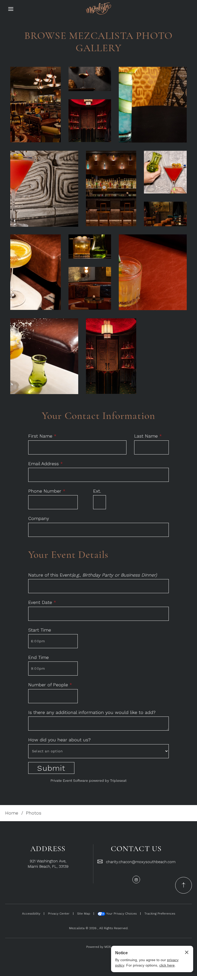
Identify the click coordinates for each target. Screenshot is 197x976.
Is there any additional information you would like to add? (91, 712)
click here (167, 965)
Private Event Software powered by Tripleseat (88, 780)
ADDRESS (47, 848)
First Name (42, 436)
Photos (33, 813)
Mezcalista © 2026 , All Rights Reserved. (98, 928)
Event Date (42, 602)
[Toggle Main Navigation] (11, 9)
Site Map (83, 913)
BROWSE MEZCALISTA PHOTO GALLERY (98, 41)
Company (38, 518)
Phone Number (46, 491)
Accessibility (31, 913)
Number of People (50, 684)
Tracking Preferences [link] (159, 913)
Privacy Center (59, 913)
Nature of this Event (92, 575)
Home (11, 813)
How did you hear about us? (59, 739)
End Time (38, 657)
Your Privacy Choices (121, 913)
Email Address (45, 463)
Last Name (148, 436)
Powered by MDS (98, 947)
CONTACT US (136, 848)
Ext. (97, 491)
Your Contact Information (98, 415)
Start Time (39, 630)
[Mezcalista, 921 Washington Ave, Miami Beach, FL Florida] (98, 8)
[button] (35, 104)
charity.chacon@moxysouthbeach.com (140, 862)
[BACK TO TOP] (183, 885)
